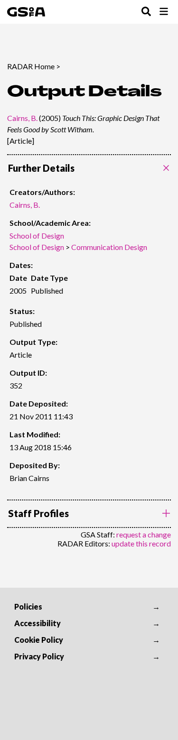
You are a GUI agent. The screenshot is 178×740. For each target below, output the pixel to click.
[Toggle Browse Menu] (164, 12)
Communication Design (109, 246)
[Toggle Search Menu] (146, 12)
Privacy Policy (39, 656)
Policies (28, 606)
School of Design (36, 235)
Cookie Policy (38, 639)
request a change (143, 534)
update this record (141, 543)
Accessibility (37, 623)
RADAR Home (31, 66)
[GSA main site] (26, 12)
